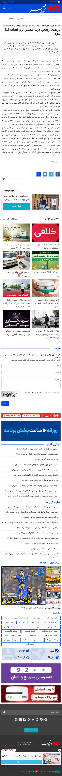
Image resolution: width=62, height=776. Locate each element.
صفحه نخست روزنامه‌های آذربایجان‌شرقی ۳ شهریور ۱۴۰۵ (37, 454)
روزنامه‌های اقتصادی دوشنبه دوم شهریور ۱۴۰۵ (40, 608)
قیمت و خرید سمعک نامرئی (32, 639)
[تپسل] (3, 191)
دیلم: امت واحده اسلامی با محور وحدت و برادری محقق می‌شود (34, 469)
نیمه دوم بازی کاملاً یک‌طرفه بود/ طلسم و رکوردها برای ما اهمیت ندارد (32, 512)
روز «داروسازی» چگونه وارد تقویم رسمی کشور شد (40, 480)
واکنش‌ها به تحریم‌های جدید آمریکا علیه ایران (41, 543)
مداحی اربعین (52, 626)
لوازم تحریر (36, 618)
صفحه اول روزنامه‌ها (50, 563)
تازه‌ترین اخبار (54, 444)
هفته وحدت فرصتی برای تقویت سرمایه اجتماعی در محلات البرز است (32, 496)
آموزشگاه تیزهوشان (51, 635)
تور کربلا (22, 622)
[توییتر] (33, 720)
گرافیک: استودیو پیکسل (27, 771)
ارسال (5, 403)
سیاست (56, 19)
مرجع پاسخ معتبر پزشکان (13, 626)
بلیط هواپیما (32, 635)
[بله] (41, 720)
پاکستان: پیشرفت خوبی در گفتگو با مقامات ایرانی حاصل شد (36, 475)
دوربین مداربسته (35, 626)
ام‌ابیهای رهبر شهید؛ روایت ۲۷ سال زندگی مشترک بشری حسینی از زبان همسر (31, 555)
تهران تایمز (6, 639)
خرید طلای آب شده (51, 622)
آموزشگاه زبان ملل (52, 639)
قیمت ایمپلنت (30, 631)
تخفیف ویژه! (22, 762)
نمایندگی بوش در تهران (12, 635)
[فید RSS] (25, 720)
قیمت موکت (34, 622)
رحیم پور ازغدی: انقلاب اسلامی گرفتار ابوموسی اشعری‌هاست (35, 533)
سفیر (5, 618)
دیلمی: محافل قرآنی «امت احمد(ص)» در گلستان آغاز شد (37, 449)
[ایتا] (16, 720)
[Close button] (59, 750)
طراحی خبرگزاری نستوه (48, 771)
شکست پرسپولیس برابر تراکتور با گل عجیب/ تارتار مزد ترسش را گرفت (32, 538)
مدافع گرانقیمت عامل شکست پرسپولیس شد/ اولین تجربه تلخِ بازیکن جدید (30, 522)
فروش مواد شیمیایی (49, 631)
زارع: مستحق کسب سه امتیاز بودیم (44, 548)
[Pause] (34, 207)
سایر (49, 19)
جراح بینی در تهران (52, 618)
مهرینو (16, 639)
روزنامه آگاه (31, 644)
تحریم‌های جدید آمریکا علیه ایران (46, 459)
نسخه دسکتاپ (31, 730)
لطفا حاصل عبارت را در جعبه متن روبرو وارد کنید (42, 392)
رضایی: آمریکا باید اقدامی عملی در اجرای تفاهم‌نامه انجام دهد (35, 527)
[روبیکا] (29, 720)
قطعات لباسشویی (11, 631)
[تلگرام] (46, 720)
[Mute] (38, 207)
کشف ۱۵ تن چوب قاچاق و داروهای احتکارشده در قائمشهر (36, 464)
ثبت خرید (16, 206)
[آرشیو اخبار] (20, 720)
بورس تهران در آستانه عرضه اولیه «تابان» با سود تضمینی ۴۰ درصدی (33, 506)
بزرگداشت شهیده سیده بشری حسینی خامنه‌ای (41, 517)
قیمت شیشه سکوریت (20, 618)
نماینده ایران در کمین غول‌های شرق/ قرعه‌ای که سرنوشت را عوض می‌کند (31, 490)
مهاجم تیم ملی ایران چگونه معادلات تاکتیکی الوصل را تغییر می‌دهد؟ (32, 485)
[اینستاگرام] (37, 720)
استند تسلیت (9, 622)
